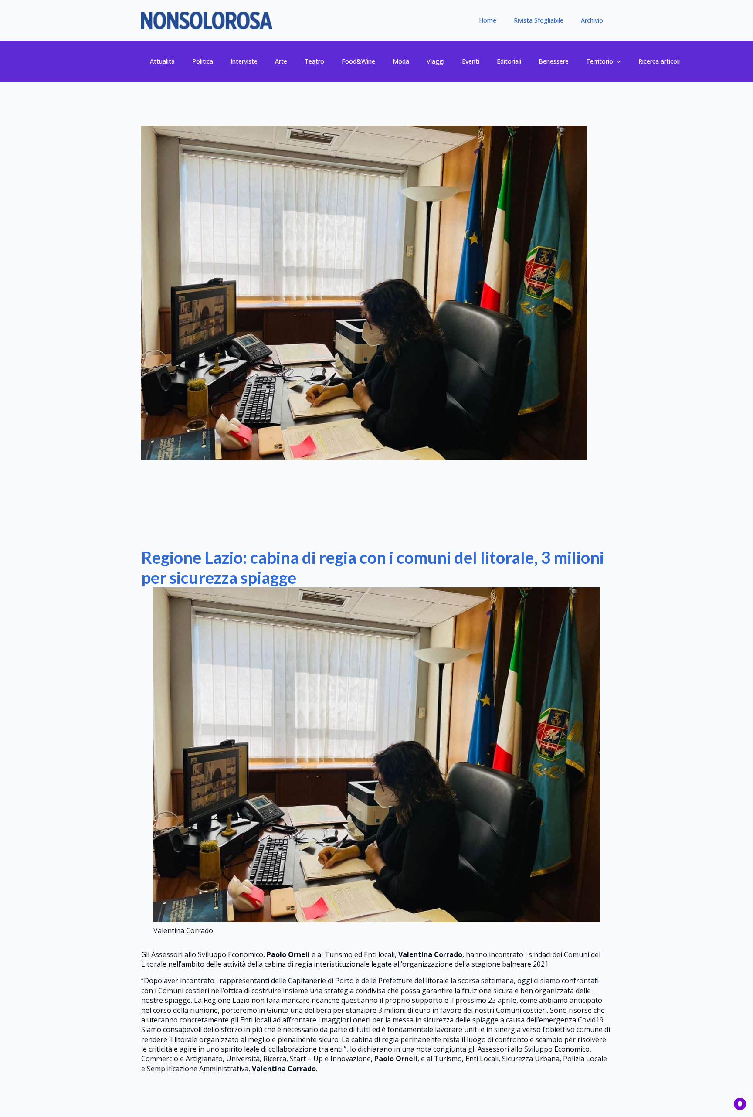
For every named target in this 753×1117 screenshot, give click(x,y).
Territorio (599, 61)
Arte (281, 61)
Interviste (244, 61)
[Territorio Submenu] (621, 61)
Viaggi (435, 61)
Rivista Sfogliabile (538, 20)
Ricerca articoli (659, 61)
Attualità (162, 61)
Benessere (554, 61)
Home (487, 20)
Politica (202, 61)
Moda (401, 61)
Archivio (592, 20)
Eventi (470, 61)
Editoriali (509, 61)
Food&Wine (358, 61)
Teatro (314, 61)
